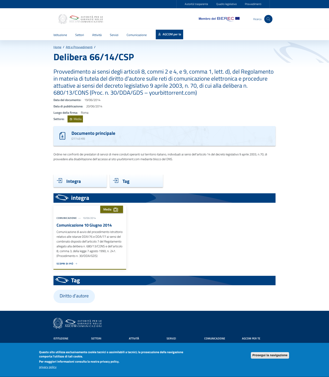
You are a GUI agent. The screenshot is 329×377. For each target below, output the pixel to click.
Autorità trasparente (196, 4)
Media (77, 119)
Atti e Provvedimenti (79, 47)
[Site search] (268, 19)
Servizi (171, 338)
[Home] (81, 19)
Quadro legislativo (226, 4)
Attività (134, 338)
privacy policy (48, 367)
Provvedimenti (253, 4)
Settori (96, 338)
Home (57, 47)
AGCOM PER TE (251, 338)
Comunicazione (214, 338)
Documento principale (93, 133)
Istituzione (60, 338)
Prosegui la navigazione (270, 355)
